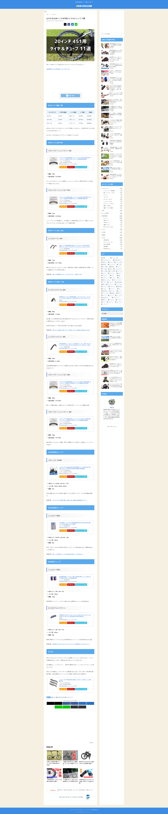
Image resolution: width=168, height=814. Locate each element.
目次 (70, 95)
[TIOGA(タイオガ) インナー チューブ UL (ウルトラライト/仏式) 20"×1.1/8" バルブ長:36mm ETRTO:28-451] (53, 616)
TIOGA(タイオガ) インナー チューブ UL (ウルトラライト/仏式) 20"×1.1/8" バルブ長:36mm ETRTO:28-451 (75, 615)
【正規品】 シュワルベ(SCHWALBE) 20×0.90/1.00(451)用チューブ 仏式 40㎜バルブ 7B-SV (75, 523)
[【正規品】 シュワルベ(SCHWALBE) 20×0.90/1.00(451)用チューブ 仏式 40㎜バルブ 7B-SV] (53, 526)
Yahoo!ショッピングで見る (81, 167)
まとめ (54, 697)
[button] (78, 707)
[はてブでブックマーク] (72, 24)
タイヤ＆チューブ (69, 697)
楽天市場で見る (71, 167)
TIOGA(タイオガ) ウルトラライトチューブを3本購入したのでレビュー (71, 644)
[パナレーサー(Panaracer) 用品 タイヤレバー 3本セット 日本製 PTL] (53, 683)
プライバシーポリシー (79, 809)
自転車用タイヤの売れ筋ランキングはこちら (58, 69)
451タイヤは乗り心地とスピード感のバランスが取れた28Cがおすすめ (71, 330)
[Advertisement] (70, 81)
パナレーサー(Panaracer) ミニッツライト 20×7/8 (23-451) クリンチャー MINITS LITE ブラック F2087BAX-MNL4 (75, 158)
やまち (112, 407)
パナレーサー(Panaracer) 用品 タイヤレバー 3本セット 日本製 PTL (75, 680)
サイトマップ (88, 809)
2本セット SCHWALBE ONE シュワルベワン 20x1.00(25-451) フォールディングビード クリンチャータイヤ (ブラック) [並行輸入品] (74, 246)
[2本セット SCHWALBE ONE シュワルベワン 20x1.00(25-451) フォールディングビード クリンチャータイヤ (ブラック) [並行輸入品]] (53, 247)
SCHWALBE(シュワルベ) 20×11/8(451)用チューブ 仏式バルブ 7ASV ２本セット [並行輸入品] (75, 577)
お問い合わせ (95, 809)
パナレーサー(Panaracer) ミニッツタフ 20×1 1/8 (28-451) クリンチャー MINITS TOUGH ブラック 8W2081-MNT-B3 (75, 382)
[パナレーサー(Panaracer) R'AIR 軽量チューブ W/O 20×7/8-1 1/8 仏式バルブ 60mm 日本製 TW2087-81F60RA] (53, 470)
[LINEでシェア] (76, 24)
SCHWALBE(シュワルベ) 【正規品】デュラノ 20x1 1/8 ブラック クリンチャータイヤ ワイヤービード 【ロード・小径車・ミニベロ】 (75, 345)
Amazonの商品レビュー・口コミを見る (69, 163)
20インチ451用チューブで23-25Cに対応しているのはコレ (67, 554)
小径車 (49, 697)
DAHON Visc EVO (60, 697)
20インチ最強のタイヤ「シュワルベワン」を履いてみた (67, 274)
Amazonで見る (63, 167)
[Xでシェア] (65, 24)
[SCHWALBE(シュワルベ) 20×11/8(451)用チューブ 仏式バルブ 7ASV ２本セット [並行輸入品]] (53, 578)
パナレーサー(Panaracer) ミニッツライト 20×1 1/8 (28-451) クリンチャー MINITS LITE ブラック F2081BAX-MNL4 (75, 419)
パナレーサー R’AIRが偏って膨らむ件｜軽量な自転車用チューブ (69, 500)
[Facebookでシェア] (68, 24)
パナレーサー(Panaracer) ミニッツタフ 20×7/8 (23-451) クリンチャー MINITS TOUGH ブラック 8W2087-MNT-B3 (75, 197)
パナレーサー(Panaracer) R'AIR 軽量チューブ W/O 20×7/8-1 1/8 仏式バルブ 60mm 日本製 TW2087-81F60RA (75, 467)
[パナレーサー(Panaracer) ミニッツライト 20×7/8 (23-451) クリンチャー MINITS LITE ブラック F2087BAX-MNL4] (53, 161)
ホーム (71, 809)
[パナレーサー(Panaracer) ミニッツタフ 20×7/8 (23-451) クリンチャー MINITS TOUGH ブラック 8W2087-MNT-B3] (53, 200)
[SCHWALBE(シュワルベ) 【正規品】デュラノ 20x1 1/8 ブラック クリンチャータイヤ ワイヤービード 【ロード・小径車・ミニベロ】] (53, 347)
